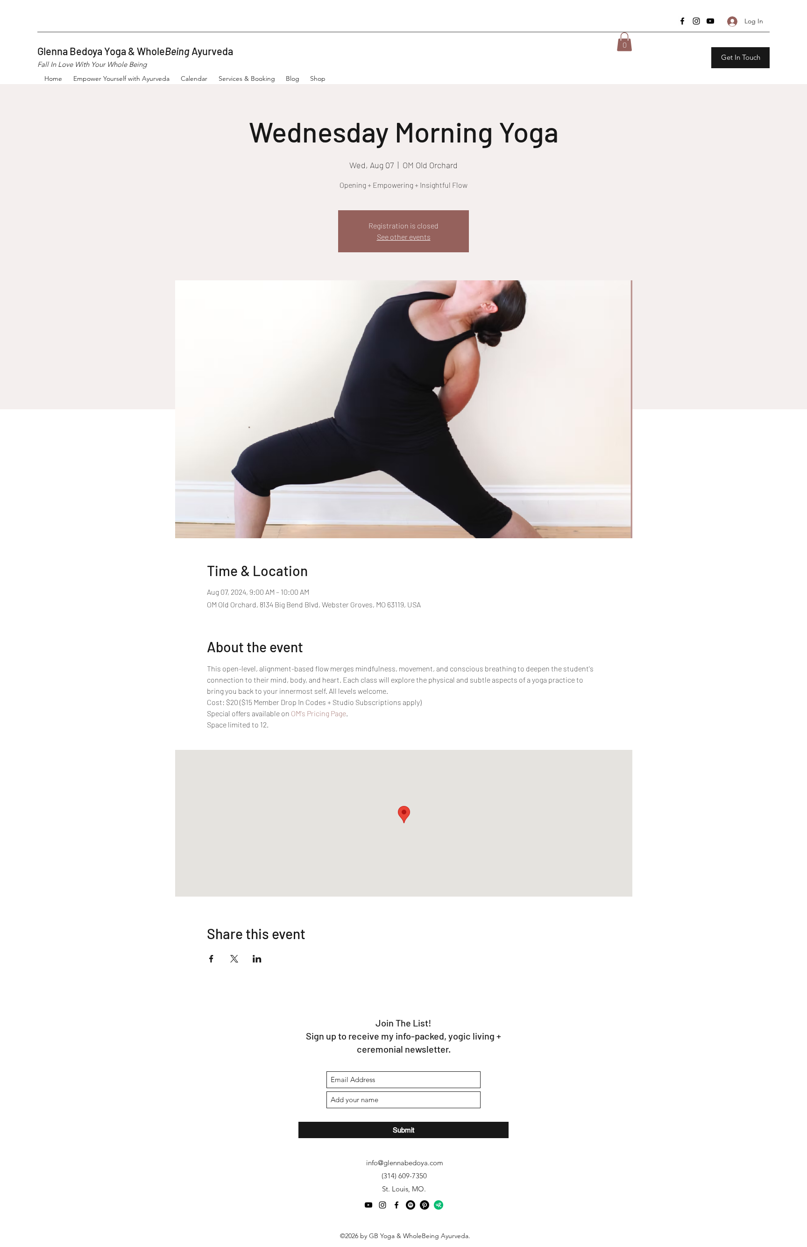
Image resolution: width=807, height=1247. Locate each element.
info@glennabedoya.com (404, 1162)
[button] (624, 41)
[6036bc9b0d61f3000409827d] (438, 1205)
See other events (404, 236)
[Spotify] (410, 1205)
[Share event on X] (234, 958)
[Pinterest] (424, 1205)
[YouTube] (710, 21)
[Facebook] (682, 21)
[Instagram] (696, 21)
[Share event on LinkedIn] (257, 958)
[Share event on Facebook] (211, 958)
